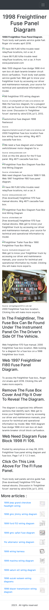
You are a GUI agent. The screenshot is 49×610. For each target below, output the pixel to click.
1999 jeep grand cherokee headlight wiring (17, 504)
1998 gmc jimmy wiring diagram (20, 514)
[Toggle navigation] (43, 5)
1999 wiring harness (14, 551)
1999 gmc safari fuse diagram (19, 532)
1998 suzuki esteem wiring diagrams (17, 580)
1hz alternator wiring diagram (19, 542)
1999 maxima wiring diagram (19, 560)
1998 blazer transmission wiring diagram (20, 590)
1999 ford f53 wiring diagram (19, 523)
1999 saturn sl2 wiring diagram (20, 570)
